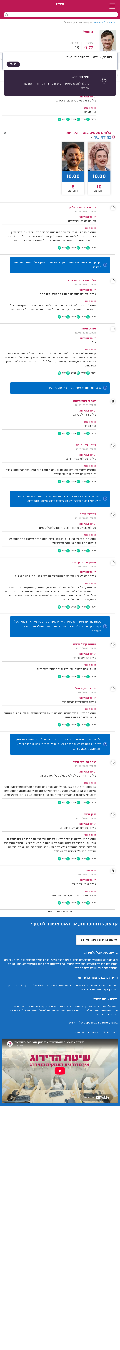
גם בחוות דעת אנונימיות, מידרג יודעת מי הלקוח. (73, 388)
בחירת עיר (102, 138)
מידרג (60, 4)
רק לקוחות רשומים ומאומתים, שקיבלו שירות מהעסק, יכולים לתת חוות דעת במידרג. (57, 265)
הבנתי (13, 64)
